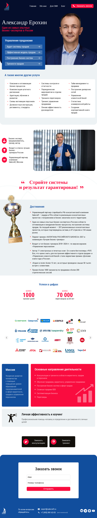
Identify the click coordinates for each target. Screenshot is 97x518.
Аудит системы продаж (18, 46)
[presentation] (6, 338)
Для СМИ (54, 6)
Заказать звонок (84, 6)
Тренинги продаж (15, 63)
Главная (33, 6)
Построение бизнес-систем (20, 58)
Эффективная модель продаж (21, 52)
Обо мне (43, 6)
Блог (63, 6)
